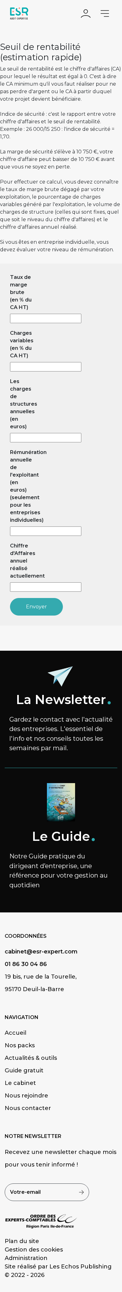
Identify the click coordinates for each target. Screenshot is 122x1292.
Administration (26, 1258)
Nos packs (20, 1045)
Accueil (15, 1032)
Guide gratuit (24, 1070)
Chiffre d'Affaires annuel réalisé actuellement (21, 561)
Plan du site (22, 1241)
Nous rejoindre (26, 1095)
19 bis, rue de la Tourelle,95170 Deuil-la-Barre (41, 983)
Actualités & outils (31, 1057)
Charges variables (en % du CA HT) (21, 344)
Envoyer (36, 607)
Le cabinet (20, 1083)
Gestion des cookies (34, 1249)
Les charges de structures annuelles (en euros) (21, 404)
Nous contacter (28, 1108)
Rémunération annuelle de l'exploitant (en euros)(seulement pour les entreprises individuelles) (21, 486)
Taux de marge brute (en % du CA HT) (21, 292)
